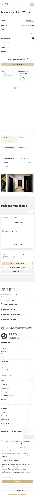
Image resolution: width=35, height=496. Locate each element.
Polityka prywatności (22, 494)
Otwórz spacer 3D (17, 263)
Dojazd (20, 78)
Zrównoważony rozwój (7, 395)
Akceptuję (17, 481)
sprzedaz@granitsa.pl (8, 75)
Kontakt (3, 412)
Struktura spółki (5, 392)
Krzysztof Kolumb (6, 366)
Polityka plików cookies (13, 494)
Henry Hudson (5, 368)
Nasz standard (5, 388)
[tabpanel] (17, 160)
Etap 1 (3, 356)
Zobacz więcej (17, 271)
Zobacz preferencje (17, 490)
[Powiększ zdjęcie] (20, 183)
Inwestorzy (4, 399)
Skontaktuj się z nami (17, 64)
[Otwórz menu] (32, 4)
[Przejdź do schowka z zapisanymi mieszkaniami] (26, 4)
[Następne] (32, 133)
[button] (17, 310)
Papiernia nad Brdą (6, 375)
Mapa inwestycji (5, 423)
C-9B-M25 (19, 222)
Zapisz (28, 437)
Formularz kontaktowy (6, 416)
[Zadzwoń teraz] (20, 4)
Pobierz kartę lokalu (17, 267)
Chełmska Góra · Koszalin (27, 25)
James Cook (5, 369)
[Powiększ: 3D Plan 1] (17, 108)
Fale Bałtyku (4, 364)
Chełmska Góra (5, 354)
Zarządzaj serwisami (6, 477)
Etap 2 (3, 358)
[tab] (8, 147)
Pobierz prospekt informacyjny (16, 59)
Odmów (17, 486)
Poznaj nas (4, 384)
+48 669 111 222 (6, 73)
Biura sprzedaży (5, 419)
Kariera (3, 403)
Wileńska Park (4, 348)
